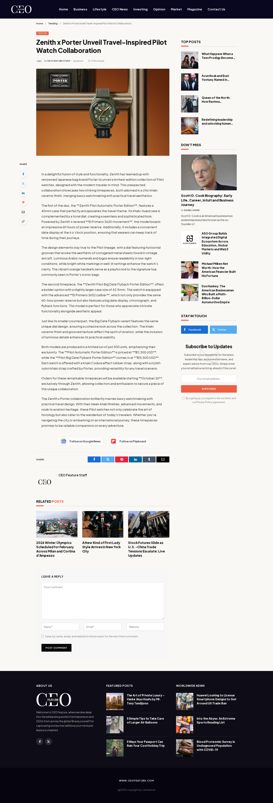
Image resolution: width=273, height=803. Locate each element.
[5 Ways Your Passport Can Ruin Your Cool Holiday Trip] (115, 748)
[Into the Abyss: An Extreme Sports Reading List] (184, 724)
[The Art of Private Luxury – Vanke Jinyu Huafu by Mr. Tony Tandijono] (115, 701)
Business (80, 9)
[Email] (23, 212)
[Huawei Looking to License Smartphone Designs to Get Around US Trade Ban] (184, 701)
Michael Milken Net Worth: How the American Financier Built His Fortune (219, 269)
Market (176, 9)
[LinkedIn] (23, 193)
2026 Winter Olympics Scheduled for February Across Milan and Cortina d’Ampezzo (55, 549)
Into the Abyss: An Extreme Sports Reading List (216, 720)
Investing (140, 9)
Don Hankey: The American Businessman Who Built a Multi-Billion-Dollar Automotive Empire (218, 294)
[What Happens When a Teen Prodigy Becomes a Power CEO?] (189, 60)
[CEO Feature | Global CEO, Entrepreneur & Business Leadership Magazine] (28, 9)
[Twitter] (23, 183)
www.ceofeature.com (136, 780)
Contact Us (216, 9)
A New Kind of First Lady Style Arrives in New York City (101, 547)
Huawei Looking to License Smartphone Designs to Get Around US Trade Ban (216, 699)
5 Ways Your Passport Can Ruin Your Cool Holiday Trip (146, 743)
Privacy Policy (204, 402)
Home (63, 9)
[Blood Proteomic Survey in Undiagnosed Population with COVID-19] (184, 748)
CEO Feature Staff (58, 61)
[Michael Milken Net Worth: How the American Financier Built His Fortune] (189, 270)
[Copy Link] (23, 221)
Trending (42, 33)
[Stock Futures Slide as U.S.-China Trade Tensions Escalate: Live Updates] (148, 524)
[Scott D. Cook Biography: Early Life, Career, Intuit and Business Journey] (209, 173)
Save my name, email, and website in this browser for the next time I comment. (92, 636)
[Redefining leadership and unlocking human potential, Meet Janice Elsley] (189, 125)
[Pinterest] (23, 202)
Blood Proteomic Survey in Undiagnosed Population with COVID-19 (216, 745)
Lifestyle (99, 9)
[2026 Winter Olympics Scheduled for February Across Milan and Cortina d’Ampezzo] (56, 524)
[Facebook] (23, 174)
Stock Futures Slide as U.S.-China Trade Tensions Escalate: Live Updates (146, 549)
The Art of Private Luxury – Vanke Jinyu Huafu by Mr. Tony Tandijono (146, 699)
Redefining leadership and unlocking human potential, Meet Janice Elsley (218, 122)
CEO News (120, 9)
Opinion (159, 9)
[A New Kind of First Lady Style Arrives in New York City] (103, 524)
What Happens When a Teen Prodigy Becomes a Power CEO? (219, 56)
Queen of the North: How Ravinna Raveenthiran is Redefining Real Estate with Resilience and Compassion (218, 100)
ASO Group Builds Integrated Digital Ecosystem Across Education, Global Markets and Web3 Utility (215, 243)
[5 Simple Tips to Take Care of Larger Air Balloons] (115, 724)
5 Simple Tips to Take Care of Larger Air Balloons (145, 720)
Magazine (194, 9)
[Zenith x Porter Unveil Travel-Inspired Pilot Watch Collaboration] (102, 112)
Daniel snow (192, 210)
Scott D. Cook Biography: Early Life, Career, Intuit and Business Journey (207, 200)
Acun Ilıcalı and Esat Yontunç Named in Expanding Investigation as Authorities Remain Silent (219, 78)
